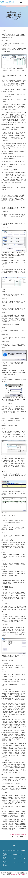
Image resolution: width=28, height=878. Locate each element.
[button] (21, 2)
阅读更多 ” (5, 853)
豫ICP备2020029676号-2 (18, 874)
